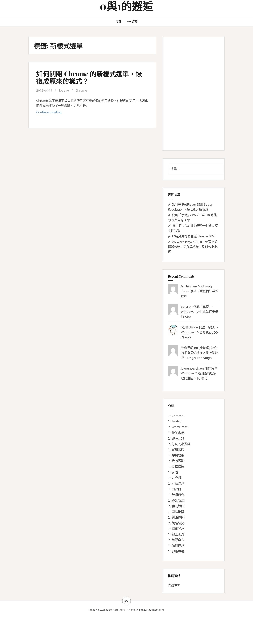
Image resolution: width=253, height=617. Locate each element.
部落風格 (178, 551)
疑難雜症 (178, 500)
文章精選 (178, 466)
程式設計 (178, 506)
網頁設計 (178, 529)
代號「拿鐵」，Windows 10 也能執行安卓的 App (199, 312)
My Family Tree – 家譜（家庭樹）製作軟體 (199, 291)
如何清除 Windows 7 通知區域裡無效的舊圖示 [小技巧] (199, 373)
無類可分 (178, 495)
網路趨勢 (178, 523)
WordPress (180, 427)
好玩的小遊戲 (181, 444)
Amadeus (142, 609)
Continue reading (54, 113)
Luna (184, 307)
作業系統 (178, 433)
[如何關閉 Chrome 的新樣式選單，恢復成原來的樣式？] (92, 70)
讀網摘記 (178, 545)
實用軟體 (178, 449)
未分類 (176, 478)
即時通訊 (178, 438)
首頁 (118, 21)
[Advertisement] (193, 93)
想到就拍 (178, 455)
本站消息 (178, 483)
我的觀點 (178, 461)
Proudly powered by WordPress (107, 609)
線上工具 (178, 534)
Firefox (177, 421)
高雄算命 (174, 585)
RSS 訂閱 (132, 21)
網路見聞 (178, 517)
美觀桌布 (178, 540)
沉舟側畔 (187, 327)
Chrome (81, 90)
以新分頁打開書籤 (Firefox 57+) (193, 236)
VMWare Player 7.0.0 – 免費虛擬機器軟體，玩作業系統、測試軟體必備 (193, 247)
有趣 (175, 472)
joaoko (64, 90)
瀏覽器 (176, 489)
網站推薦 (178, 512)
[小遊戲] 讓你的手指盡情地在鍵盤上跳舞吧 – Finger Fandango (199, 353)
